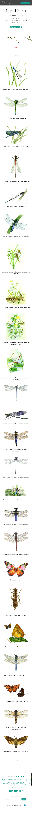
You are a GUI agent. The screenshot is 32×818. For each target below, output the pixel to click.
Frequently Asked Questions (12, 785)
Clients (28, 781)
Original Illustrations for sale (11, 781)
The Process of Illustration (10, 783)
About (3, 779)
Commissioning (15, 779)
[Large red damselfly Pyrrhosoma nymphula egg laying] (16, 362)
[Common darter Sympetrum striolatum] (16, 541)
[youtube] (13, 27)
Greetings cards (11, 782)
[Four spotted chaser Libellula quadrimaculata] (16, 716)
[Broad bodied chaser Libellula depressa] (16, 491)
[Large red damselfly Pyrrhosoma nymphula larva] (16, 292)
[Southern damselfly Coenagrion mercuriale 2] (16, 74)
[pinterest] (19, 27)
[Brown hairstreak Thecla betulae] (16, 633)
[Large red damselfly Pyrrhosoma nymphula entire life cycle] (16, 327)
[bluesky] (17, 27)
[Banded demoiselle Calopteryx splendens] (16, 416)
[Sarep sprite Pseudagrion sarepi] (16, 196)
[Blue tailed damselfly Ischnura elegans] (16, 465)
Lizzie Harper (16, 10)
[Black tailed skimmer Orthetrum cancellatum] (16, 438)
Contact (23, 781)
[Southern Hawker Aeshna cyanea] (16, 106)
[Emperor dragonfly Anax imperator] (16, 663)
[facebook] (10, 27)
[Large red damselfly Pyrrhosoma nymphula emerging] (16, 256)
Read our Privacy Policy (7, 3)
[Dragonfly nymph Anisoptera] (16, 600)
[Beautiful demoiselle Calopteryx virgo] (16, 134)
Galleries (8, 779)
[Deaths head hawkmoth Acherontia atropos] (16, 741)
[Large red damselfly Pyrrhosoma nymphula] (16, 166)
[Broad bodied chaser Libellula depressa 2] (16, 514)
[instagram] (21, 27)
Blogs (29, 779)
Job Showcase (23, 779)
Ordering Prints (21, 782)
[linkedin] (15, 27)
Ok (25, 2)
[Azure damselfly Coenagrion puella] (16, 393)
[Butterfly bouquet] (16, 569)
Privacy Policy (24, 785)
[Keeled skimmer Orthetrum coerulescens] (16, 223)
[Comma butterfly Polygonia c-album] (16, 690)
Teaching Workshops (24, 783)
